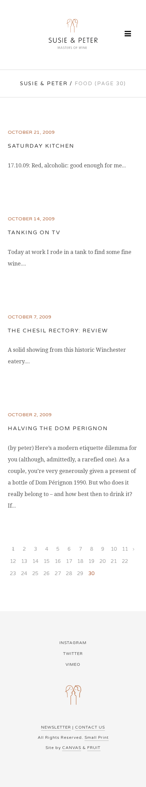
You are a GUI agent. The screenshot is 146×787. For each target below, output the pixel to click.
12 (13, 561)
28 (69, 573)
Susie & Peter (44, 83)
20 (102, 561)
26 (46, 573)
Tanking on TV (34, 232)
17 (69, 561)
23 (13, 573)
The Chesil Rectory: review (58, 330)
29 (80, 573)
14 (35, 561)
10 (114, 549)
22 (125, 561)
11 (125, 549)
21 (114, 561)
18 (80, 561)
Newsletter (56, 727)
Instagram (73, 642)
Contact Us (90, 727)
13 (24, 561)
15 (46, 561)
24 (24, 573)
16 (58, 561)
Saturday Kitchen (41, 146)
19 (91, 561)
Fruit (94, 747)
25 (35, 573)
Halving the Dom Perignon (58, 428)
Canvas (71, 747)
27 (58, 573)
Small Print (97, 737)
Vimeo (73, 664)
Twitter (73, 653)
